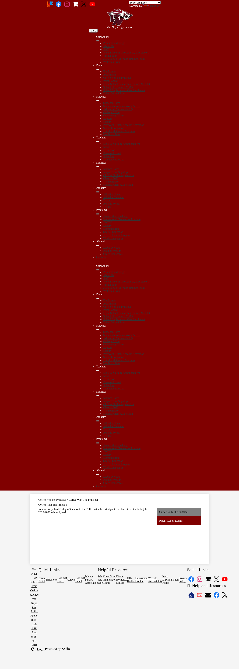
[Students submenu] (97, 100)
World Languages (113, 238)
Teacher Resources (113, 159)
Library (107, 121)
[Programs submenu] (97, 213)
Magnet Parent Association (118, 184)
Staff (105, 49)
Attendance (109, 74)
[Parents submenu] (97, 69)
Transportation (111, 181)
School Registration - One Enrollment (124, 90)
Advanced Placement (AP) (118, 109)
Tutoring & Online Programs (119, 131)
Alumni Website (112, 250)
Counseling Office (113, 115)
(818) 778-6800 (34, 624)
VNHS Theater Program (116, 235)
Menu (93, 30)
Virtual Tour (110, 55)
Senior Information (113, 128)
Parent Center (110, 80)
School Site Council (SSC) (118, 87)
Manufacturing (111, 228)
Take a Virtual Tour (114, 93)
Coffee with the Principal (117, 77)
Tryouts (107, 200)
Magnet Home (111, 168)
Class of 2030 (110, 178)
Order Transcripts (112, 253)
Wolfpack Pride (111, 61)
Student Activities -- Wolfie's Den (121, 106)
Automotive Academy (115, 216)
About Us (108, 46)
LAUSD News (111, 247)
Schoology (109, 156)
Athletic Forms (111, 203)
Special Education (113, 231)
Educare (107, 118)
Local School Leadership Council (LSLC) (126, 84)
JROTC (107, 222)
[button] (97, 269)
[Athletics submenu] (97, 191)
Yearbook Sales (111, 134)
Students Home (111, 102)
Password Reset (112, 153)
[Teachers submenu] (97, 141)
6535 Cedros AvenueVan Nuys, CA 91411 (34, 599)
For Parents (109, 71)
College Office (111, 112)
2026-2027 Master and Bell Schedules (124, 58)
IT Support (109, 150)
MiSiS (106, 146)
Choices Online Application (118, 175)
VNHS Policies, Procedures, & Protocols (126, 52)
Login (37, 649)
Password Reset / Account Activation (123, 124)
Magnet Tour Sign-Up (115, 172)
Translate (155, 5)
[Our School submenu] (97, 40)
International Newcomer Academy (122, 219)
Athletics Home (112, 194)
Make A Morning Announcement (121, 143)
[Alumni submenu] (97, 245)
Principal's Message (114, 43)
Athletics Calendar (113, 197)
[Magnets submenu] (97, 166)
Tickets (107, 206)
